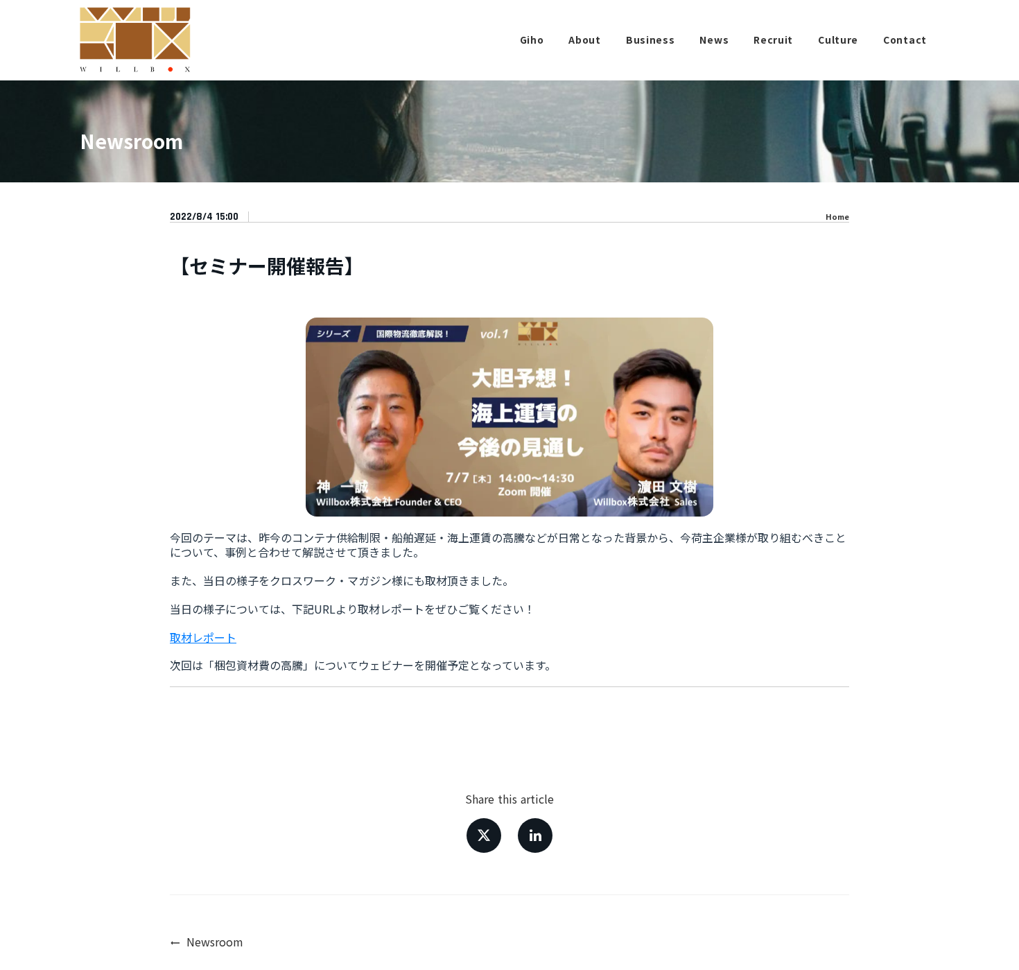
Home (837, 216)
